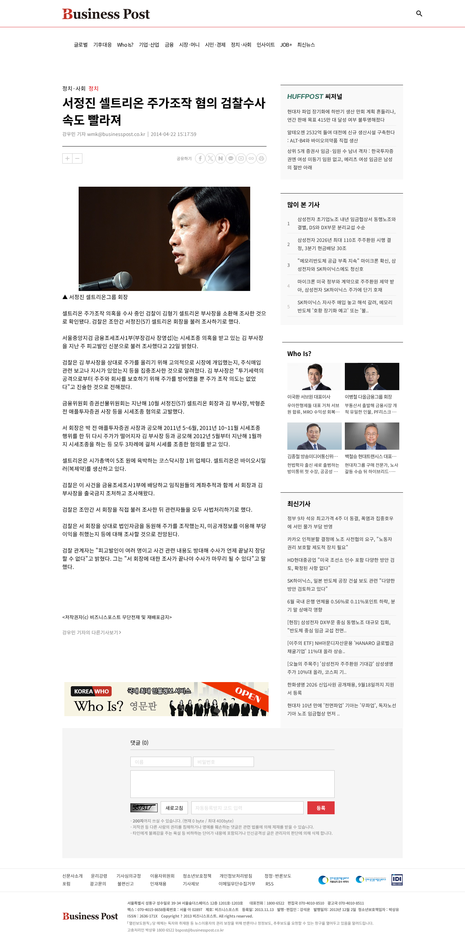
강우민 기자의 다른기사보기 (90, 632)
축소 (77, 158)
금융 (169, 44)
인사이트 (266, 44)
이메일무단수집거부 (238, 883)
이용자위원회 (166, 876)
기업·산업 (149, 44)
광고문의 (100, 883)
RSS (270, 883)
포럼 (72, 883)
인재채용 (163, 883)
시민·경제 (215, 44)
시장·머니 (189, 44)
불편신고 (130, 883)
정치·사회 (241, 44)
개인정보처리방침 (242, 876)
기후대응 (102, 44)
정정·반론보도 (277, 876)
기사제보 (197, 883)
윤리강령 (103, 876)
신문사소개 (76, 876)
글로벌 (81, 44)
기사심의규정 (133, 876)
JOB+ (286, 44)
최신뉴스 (306, 44)
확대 (67, 158)
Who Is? (125, 44)
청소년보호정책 (201, 876)
